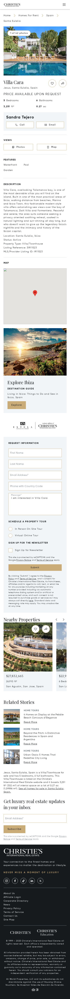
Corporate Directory (16, 901)
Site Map (9, 920)
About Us (9, 893)
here (31, 601)
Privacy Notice (23, 560)
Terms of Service (44, 560)
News (7, 905)
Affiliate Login (12, 897)
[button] (19, 33)
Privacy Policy (12, 908)
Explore (16, 405)
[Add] (64, 5)
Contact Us (11, 916)
